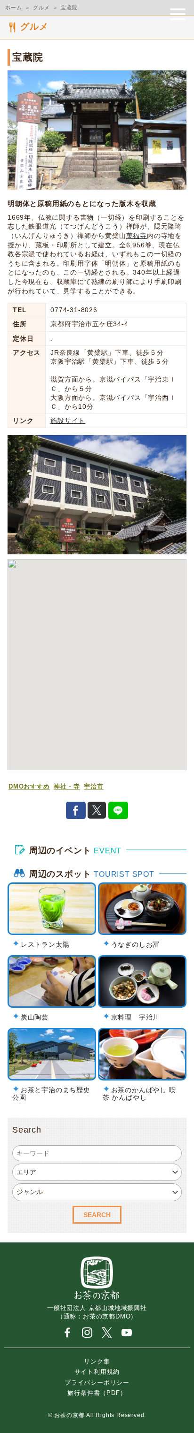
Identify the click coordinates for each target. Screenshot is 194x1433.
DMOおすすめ (29, 786)
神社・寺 (67, 786)
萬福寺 (136, 235)
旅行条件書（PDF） (96, 1392)
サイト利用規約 (97, 1371)
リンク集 (97, 1360)
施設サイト (67, 420)
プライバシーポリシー (97, 1382)
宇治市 (93, 786)
